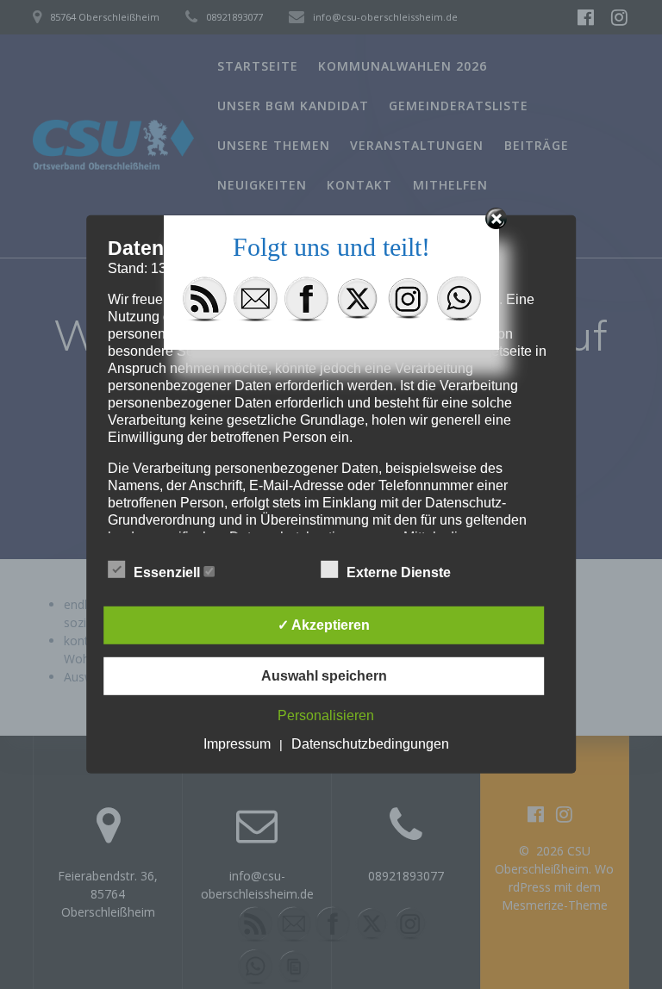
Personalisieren (326, 715)
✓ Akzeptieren (324, 625)
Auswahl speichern (324, 676)
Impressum (237, 744)
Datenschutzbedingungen (370, 744)
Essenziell (168, 572)
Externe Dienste (400, 572)
